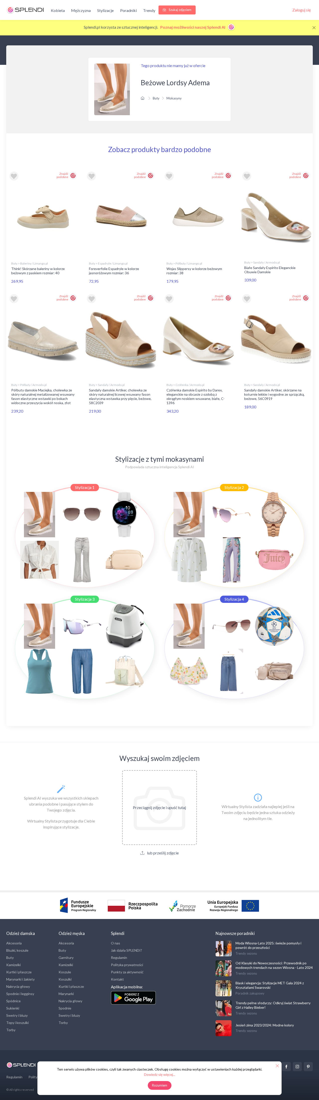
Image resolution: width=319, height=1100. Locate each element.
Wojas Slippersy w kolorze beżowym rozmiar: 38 (194, 271)
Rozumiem (159, 1085)
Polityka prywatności (127, 965)
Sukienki (12, 1008)
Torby (10, 1030)
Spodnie (65, 1008)
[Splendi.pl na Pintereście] (308, 1066)
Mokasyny (174, 98)
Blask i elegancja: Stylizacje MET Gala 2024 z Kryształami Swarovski (270, 985)
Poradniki (128, 10)
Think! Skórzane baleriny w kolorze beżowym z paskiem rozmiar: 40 (38, 271)
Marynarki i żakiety (20, 979)
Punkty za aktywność (127, 972)
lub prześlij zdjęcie (162, 852)
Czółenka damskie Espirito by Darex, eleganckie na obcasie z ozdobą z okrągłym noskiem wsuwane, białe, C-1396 (195, 396)
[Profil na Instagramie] (297, 1066)
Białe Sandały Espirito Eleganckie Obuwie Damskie (270, 270)
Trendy (149, 10)
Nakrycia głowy (18, 986)
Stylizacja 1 (84, 487)
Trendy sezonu (246, 953)
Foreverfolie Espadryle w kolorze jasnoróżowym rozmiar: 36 (114, 271)
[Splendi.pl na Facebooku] (286, 1066)
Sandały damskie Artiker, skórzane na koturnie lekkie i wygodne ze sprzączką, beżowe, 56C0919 (274, 394)
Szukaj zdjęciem (179, 10)
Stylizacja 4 (234, 599)
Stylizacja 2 (234, 487)
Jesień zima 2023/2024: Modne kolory (265, 1025)
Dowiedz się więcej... (159, 1074)
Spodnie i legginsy (20, 994)
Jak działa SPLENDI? (126, 950)
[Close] (314, 27)
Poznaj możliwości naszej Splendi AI (193, 27)
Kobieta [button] (58, 10)
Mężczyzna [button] (81, 10)
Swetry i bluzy (17, 1015)
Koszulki (65, 979)
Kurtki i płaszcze (19, 972)
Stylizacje (105, 10)
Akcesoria (14, 943)
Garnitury (66, 957)
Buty (156, 98)
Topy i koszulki (17, 1022)
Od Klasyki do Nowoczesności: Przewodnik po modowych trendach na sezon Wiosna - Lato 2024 (274, 965)
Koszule (65, 972)
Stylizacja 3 (84, 599)
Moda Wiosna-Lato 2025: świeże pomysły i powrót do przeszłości (268, 945)
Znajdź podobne (62, 175)
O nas (115, 943)
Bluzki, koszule (17, 950)
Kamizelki (13, 965)
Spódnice (13, 1001)
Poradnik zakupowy (250, 993)
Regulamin (119, 957)
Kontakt (117, 979)
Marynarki (66, 994)
